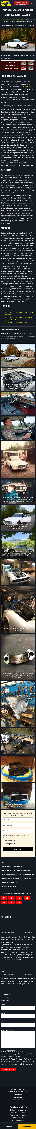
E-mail (3, 1013)
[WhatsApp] (11, 902)
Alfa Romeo (26, 87)
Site (2, 1022)
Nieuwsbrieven (9, 841)
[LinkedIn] (27, 898)
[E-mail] (19, 902)
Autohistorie (6, 870)
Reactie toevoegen (8, 1030)
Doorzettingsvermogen (22, 870)
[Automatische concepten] (18, 65)
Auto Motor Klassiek (8, 20)
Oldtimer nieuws (18, 1118)
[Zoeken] (31, 3)
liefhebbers (27, 878)
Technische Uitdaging (9, 882)
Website (7, 838)
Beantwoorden (29, 932)
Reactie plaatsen (8, 1069)
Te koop (9, 1127)
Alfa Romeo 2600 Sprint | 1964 (16, 322)
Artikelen (19, 20)
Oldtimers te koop (18, 1112)
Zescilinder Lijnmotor (9, 886)
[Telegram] (4, 902)
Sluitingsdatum (9, 844)
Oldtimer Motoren (18, 1120)
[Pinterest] (19, 898)
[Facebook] (4, 898)
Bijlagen (4, 1051)
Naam (3, 1004)
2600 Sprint (6, 866)
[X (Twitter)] (11, 898)
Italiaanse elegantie (27, 874)
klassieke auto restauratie (10, 878)
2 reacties (31, 25)
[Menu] (34, 3)
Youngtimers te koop (18, 1115)
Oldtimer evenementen (18, 1110)
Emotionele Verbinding (9, 874)
